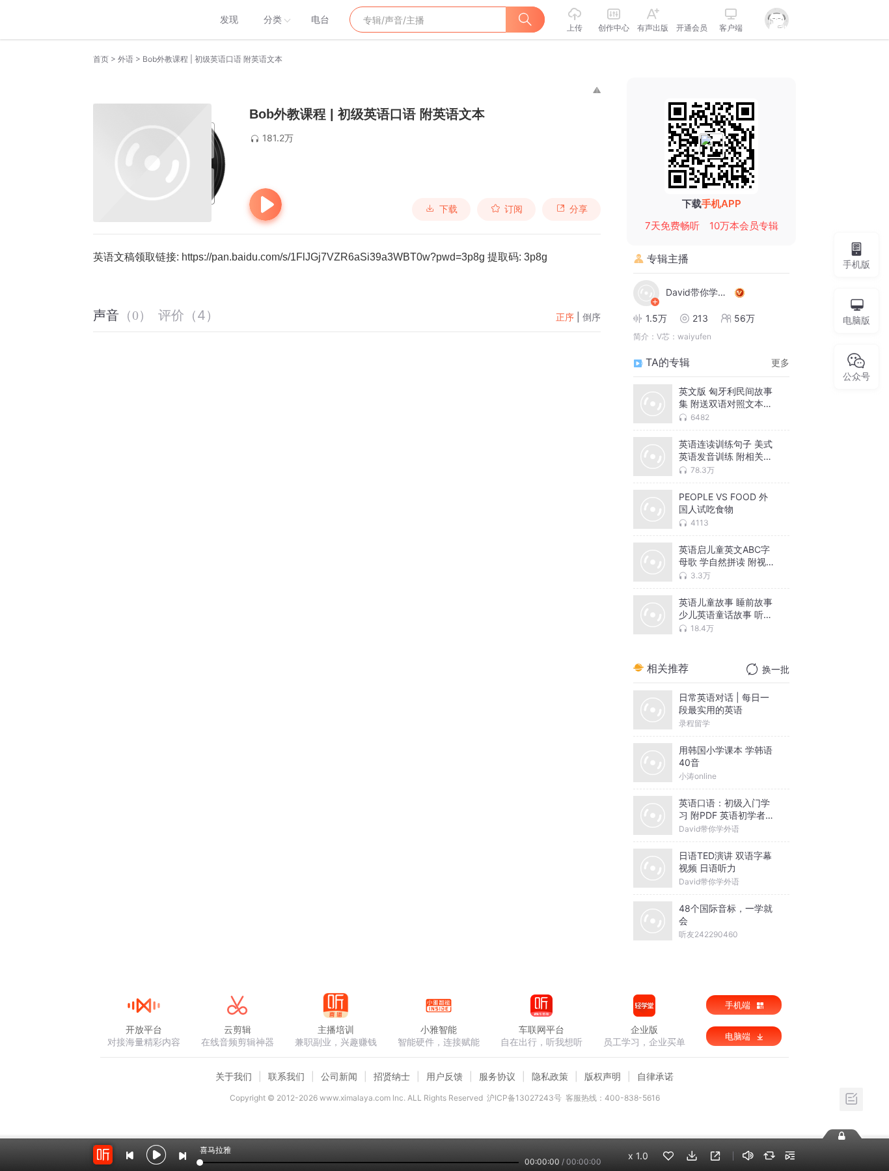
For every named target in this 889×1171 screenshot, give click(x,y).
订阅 (513, 209)
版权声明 (602, 1076)
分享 (578, 209)
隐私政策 (550, 1076)
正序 (565, 316)
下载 (448, 209)
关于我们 (233, 1076)
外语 (125, 59)
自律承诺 (655, 1076)
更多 (780, 362)
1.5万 (656, 318)
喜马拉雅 (143, 19)
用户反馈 (444, 1076)
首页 (101, 59)
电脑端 (739, 1036)
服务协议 (497, 1076)
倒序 (591, 316)
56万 (744, 318)
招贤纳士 (392, 1076)
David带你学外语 (698, 292)
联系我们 (286, 1076)
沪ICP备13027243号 (524, 1098)
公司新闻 (339, 1076)
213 (700, 318)
